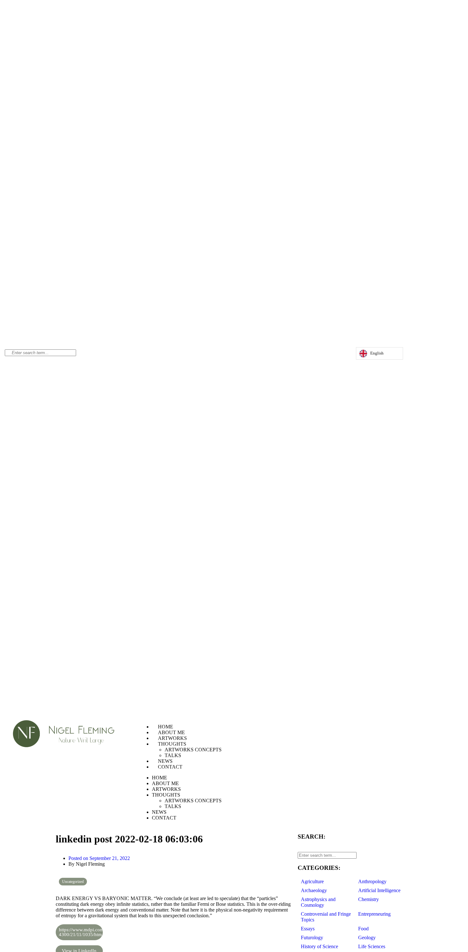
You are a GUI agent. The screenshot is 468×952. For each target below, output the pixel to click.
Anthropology (372, 881)
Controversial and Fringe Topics (326, 916)
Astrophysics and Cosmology (318, 902)
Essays (308, 928)
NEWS (165, 761)
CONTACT (170, 766)
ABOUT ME (171, 732)
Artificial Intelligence (379, 890)
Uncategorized (73, 881)
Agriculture (312, 881)
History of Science (319, 946)
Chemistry (368, 899)
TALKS (173, 755)
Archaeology (314, 890)
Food (363, 928)
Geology (367, 937)
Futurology (312, 937)
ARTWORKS (172, 738)
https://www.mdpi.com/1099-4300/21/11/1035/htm (81, 932)
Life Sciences (371, 946)
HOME (165, 726)
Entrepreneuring (374, 914)
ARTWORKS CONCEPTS (193, 749)
